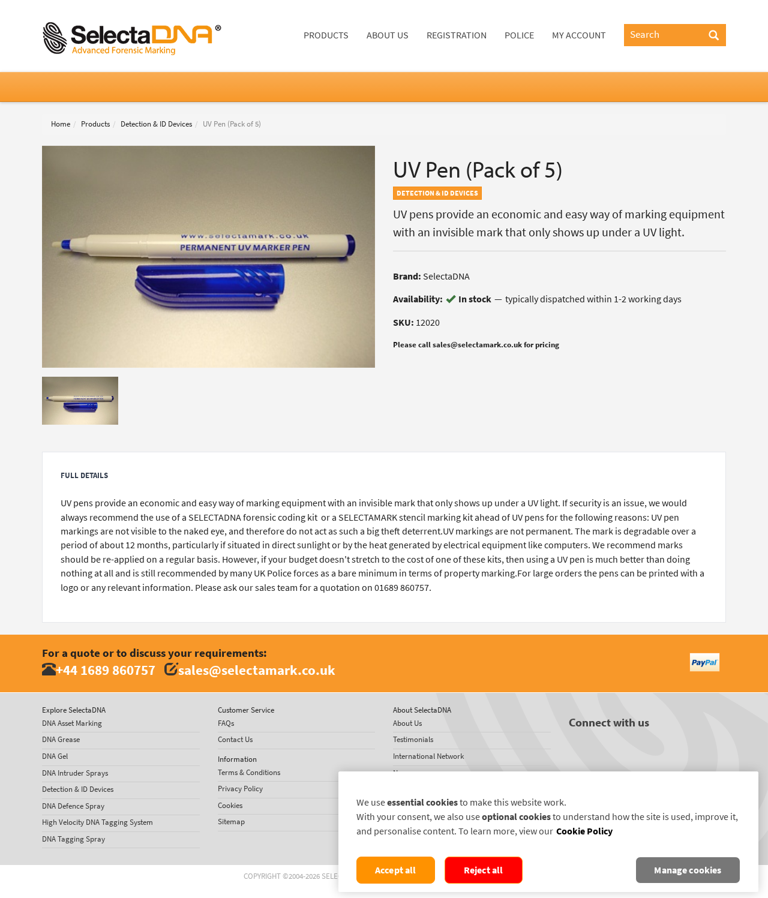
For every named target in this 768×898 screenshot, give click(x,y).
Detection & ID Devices (156, 124)
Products (326, 35)
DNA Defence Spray (73, 806)
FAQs (226, 723)
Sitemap (231, 821)
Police (519, 35)
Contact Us (235, 739)
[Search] (713, 36)
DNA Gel (55, 756)
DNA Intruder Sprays (75, 773)
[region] (548, 831)
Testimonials (413, 739)
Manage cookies (687, 870)
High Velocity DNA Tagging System (97, 822)
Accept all (395, 870)
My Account (579, 35)
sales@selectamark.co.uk (256, 669)
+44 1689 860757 (105, 669)
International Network (428, 756)
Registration (457, 35)
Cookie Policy (584, 831)
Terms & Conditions (249, 772)
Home (60, 124)
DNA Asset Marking (72, 723)
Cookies (230, 805)
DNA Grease (61, 739)
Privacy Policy (240, 788)
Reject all (483, 870)
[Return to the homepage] (132, 15)
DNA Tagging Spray (73, 839)
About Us (388, 35)
